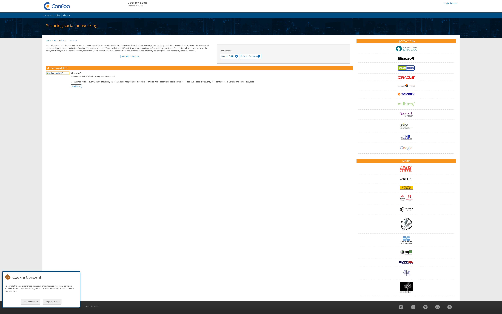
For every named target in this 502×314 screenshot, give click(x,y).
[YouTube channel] (449, 308)
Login (446, 3)
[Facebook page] (413, 308)
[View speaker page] (58, 73)
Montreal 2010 (60, 40)
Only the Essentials (31, 301)
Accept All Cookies (52, 301)
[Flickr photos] (437, 308)
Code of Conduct (92, 306)
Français (453, 3)
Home (48, 40)
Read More (76, 86)
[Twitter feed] (425, 308)
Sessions (73, 40)
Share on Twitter (228, 56)
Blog (58, 15)
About (66, 15)
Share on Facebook (248, 56)
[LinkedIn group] (401, 308)
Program (47, 15)
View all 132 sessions (130, 56)
